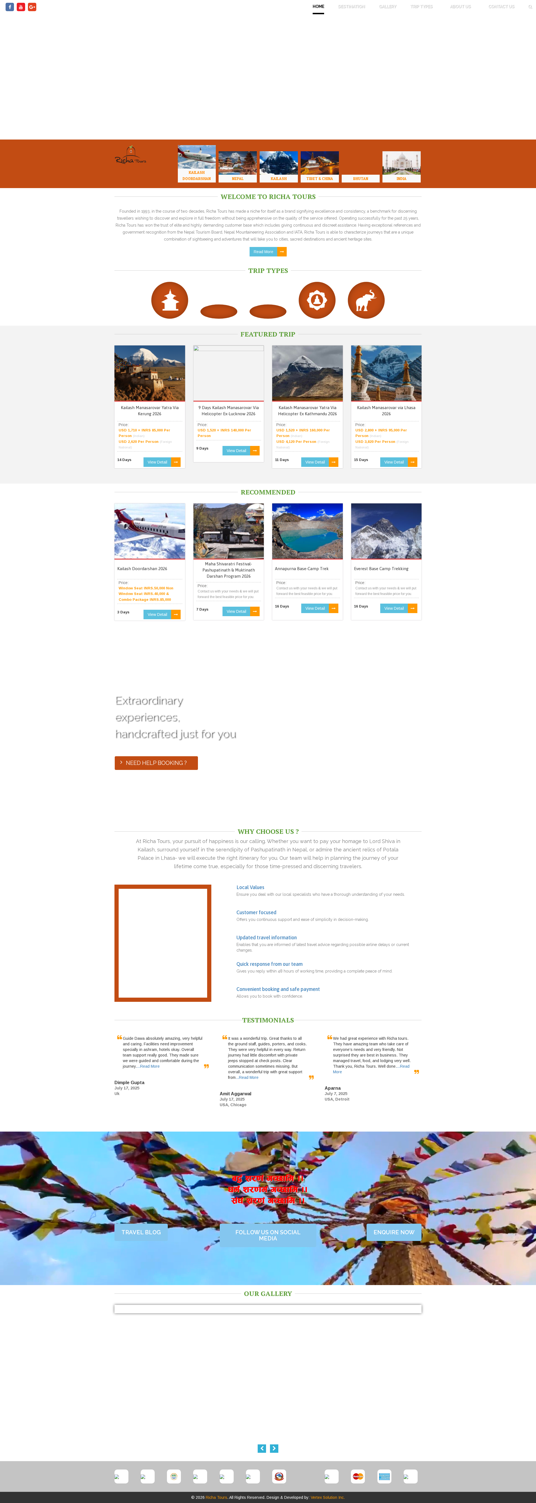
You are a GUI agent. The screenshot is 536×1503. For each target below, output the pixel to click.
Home (318, 6)
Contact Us (501, 6)
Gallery (387, 6)
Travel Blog (141, 1232)
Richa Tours (216, 1497)
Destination (351, 6)
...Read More (148, 1066)
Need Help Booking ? (156, 763)
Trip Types (421, 6)
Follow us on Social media (268, 1235)
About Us (461, 6)
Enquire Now (394, 1232)
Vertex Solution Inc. (328, 1497)
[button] (530, 7)
